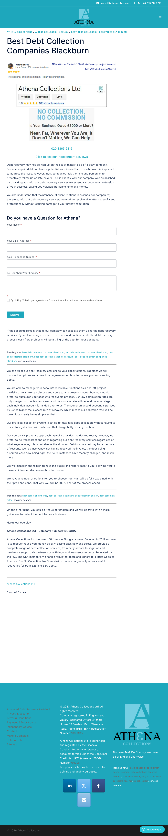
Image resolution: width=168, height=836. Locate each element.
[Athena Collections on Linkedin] (69, 785)
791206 (75, 762)
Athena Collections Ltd (21, 584)
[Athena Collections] (84, 17)
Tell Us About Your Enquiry (23, 273)
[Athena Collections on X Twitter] (84, 785)
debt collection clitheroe (34, 495)
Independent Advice (19, 726)
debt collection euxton (86, 495)
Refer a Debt (15, 740)
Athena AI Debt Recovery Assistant (28, 709)
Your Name (14, 224)
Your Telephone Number (22, 256)
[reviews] (61, 113)
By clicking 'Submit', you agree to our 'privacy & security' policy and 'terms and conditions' (56, 300)
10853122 (77, 733)
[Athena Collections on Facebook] (98, 785)
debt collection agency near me (139, 776)
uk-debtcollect (140, 781)
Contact (12, 731)
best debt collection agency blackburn (54, 356)
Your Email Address (19, 240)
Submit (15, 314)
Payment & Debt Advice (21, 722)
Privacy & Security (18, 713)
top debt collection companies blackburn (86, 352)
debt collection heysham (61, 495)
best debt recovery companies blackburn (43, 352)
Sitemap (12, 744)
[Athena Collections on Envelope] (84, 800)
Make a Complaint (18, 735)
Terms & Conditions (19, 718)
